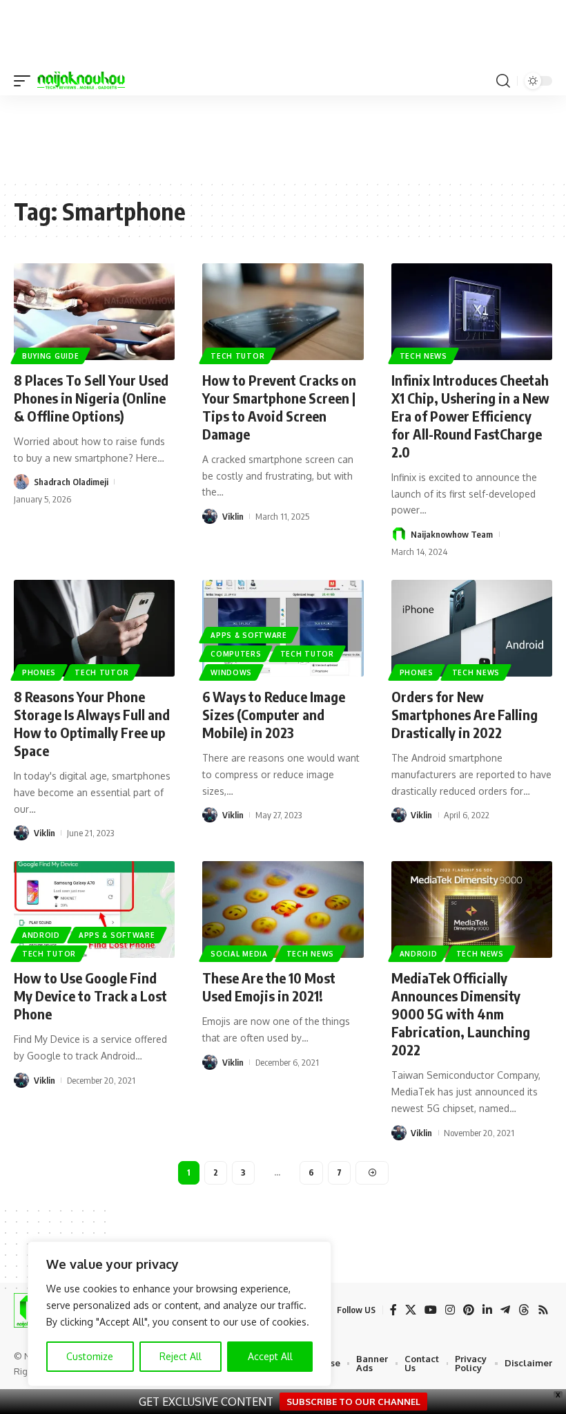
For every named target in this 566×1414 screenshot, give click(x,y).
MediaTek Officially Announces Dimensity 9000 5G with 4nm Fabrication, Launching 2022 (460, 1013)
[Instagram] (450, 1310)
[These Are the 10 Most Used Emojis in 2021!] (282, 909)
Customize (89, 1356)
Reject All (180, 1356)
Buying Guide (50, 356)
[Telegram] (505, 1310)
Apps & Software (249, 635)
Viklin (233, 516)
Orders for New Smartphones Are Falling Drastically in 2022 (464, 714)
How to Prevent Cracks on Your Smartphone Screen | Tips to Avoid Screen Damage (279, 406)
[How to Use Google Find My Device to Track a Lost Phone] (94, 909)
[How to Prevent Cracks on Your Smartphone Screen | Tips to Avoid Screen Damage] (282, 311)
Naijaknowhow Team (452, 534)
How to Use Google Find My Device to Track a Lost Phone (90, 995)
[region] (179, 1313)
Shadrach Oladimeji (71, 481)
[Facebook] (393, 1310)
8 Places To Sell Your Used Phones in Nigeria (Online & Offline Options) (91, 397)
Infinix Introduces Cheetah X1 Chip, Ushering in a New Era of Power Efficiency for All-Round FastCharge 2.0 (470, 415)
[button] (25, 80)
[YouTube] (430, 1310)
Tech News (423, 356)
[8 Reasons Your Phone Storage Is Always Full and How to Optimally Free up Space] (94, 628)
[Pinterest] (469, 1310)
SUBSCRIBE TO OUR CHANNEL (353, 1401)
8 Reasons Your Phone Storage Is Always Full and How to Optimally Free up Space (92, 723)
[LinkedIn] (487, 1310)
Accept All (270, 1356)
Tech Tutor (237, 356)
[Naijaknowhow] (81, 80)
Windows (231, 672)
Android (41, 935)
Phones (39, 672)
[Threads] (524, 1310)
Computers (236, 654)
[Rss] (543, 1310)
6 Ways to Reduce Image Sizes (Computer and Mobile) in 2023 (273, 714)
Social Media (239, 954)
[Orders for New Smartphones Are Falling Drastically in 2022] (471, 628)
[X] (411, 1310)
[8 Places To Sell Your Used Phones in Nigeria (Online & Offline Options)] (94, 311)
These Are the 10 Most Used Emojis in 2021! (268, 986)
